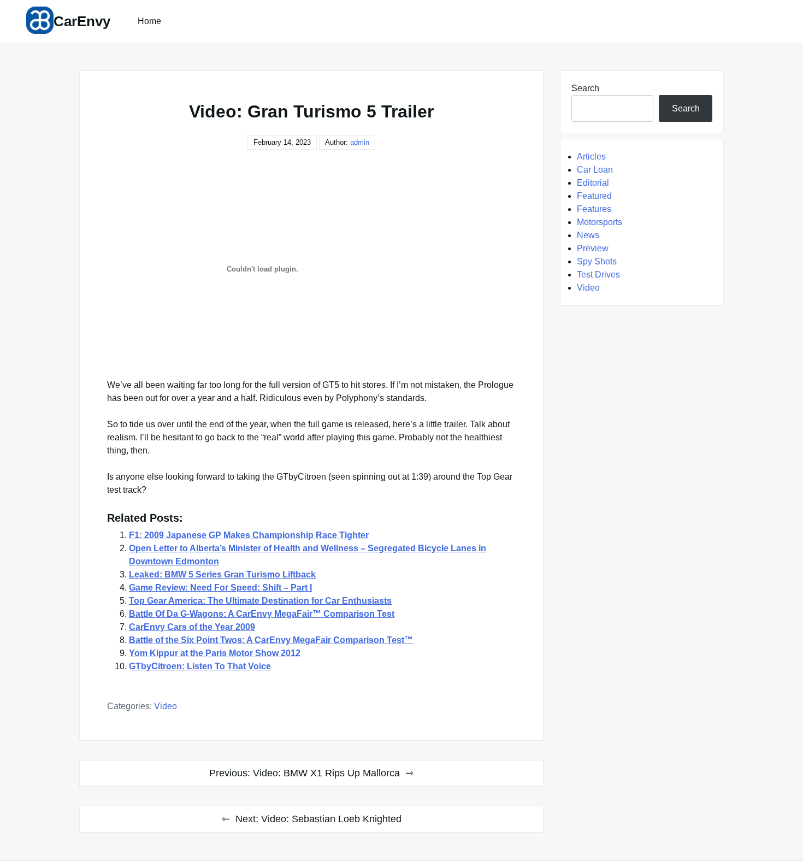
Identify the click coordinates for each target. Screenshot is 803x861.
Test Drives (598, 274)
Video (165, 706)
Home (149, 21)
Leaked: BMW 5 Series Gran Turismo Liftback (222, 574)
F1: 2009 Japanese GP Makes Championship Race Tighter (249, 535)
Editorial (593, 182)
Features (594, 209)
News (588, 235)
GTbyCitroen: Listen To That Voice (200, 666)
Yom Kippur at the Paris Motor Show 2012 (214, 653)
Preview (593, 248)
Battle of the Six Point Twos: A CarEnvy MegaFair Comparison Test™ (271, 640)
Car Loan (595, 169)
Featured (594, 195)
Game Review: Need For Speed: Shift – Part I (220, 587)
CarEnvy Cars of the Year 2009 (192, 627)
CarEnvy (82, 21)
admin (359, 142)
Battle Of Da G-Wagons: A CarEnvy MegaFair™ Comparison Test (261, 613)
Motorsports (599, 222)
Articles (591, 156)
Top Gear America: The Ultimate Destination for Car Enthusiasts (260, 600)
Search (585, 88)
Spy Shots (597, 261)
